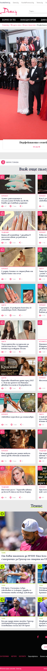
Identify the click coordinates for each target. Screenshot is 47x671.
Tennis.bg (40, 3)
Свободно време (28, 20)
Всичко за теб (9, 20)
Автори (14, 656)
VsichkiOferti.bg (5, 3)
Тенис (36, 505)
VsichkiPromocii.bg (27, 3)
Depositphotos (33, 656)
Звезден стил (15, 25)
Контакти (22, 656)
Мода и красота (29, 25)
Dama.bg (16, 3)
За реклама (4, 656)
